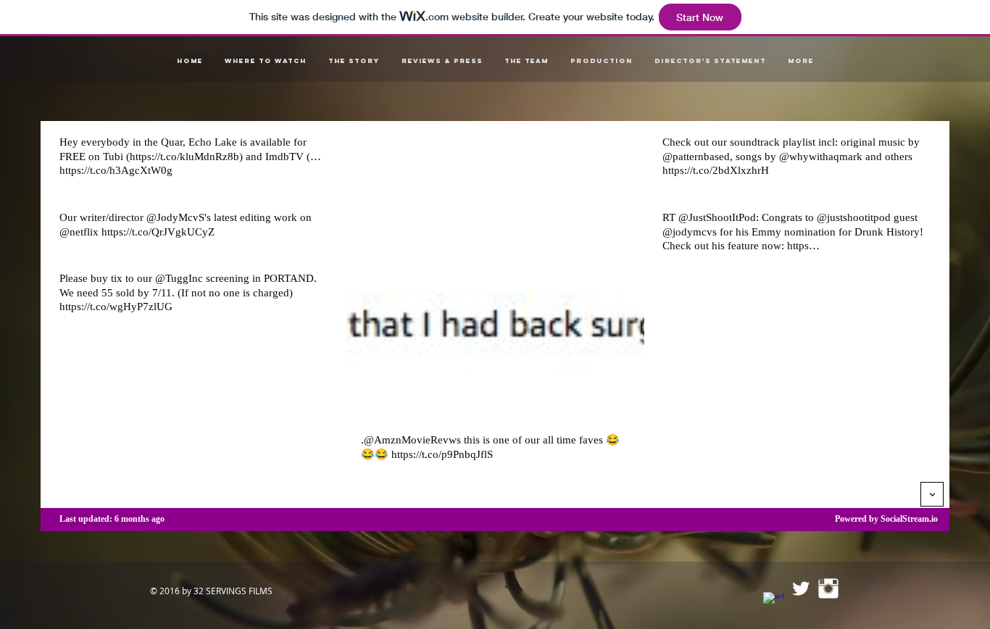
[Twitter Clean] (801, 588)
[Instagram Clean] (828, 588)
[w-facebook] (773, 602)
